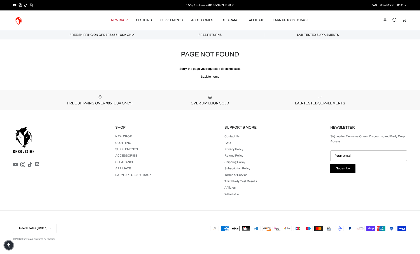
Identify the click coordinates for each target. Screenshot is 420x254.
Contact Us (232, 136)
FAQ (374, 5)
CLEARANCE (231, 20)
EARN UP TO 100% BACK (290, 20)
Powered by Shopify (44, 239)
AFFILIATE (256, 20)
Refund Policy (233, 155)
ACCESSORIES (202, 20)
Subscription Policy (237, 168)
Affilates (230, 187)
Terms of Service (235, 175)
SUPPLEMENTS (171, 20)
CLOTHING (144, 20)
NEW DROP (119, 20)
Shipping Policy (234, 162)
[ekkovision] (18, 20)
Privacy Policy (233, 149)
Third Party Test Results (240, 181)
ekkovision (27, 239)
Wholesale (231, 194)
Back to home (210, 76)
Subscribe (343, 168)
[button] (9, 245)
